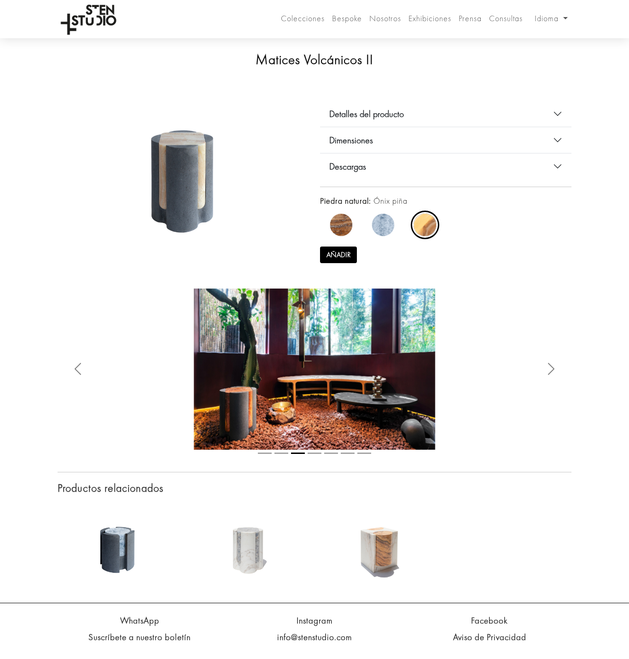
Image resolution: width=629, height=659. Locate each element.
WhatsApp (139, 620)
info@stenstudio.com (314, 637)
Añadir (338, 254)
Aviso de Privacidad (489, 637)
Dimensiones (351, 140)
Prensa (470, 18)
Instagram (315, 620)
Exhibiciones (429, 18)
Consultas (506, 18)
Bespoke (347, 18)
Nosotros (385, 18)
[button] (77, 369)
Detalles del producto (366, 114)
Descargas (347, 166)
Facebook (489, 620)
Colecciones (303, 18)
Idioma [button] (548, 18)
